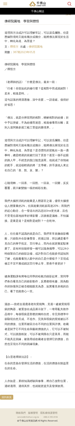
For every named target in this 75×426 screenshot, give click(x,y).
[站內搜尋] (69, 4)
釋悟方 (14, 46)
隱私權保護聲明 (48, 412)
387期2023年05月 (24, 52)
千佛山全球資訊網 (37, 4)
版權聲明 (33, 412)
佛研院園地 (36, 46)
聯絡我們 (21, 412)
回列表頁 (7, 397)
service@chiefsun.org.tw (28, 417)
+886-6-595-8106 (50, 417)
